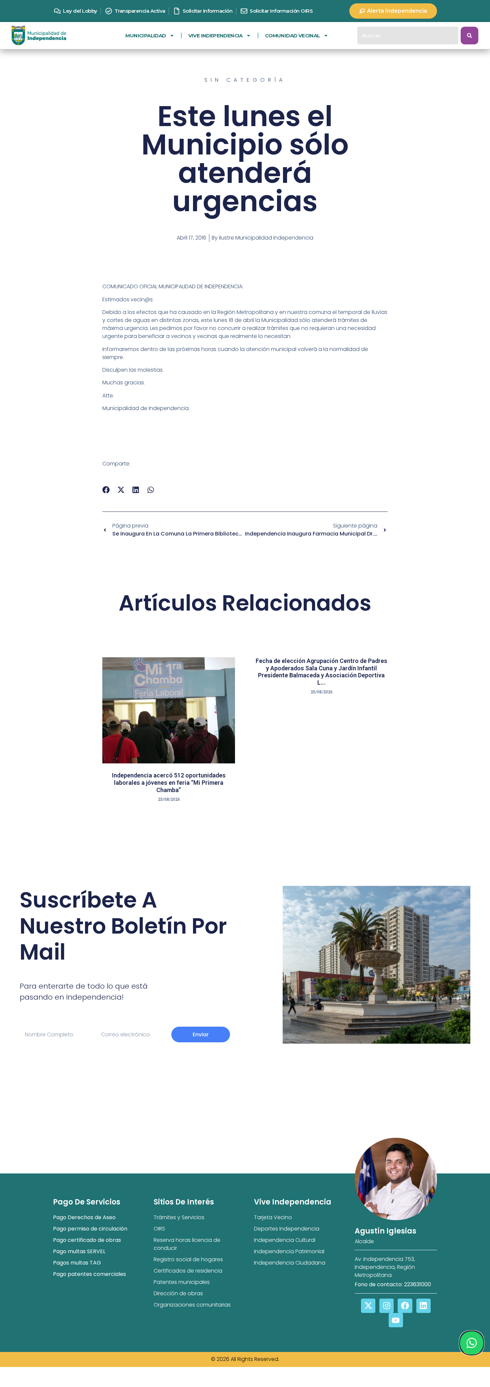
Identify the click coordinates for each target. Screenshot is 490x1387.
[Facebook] (405, 1306)
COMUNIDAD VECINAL (292, 35)
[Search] (469, 35)
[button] (106, 490)
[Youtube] (396, 1320)
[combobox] (407, 35)
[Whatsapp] (471, 1343)
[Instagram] (386, 1306)
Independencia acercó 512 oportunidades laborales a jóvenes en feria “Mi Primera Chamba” (169, 782)
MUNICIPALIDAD (145, 35)
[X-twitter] (368, 1306)
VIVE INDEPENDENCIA (215, 35)
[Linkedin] (423, 1306)
